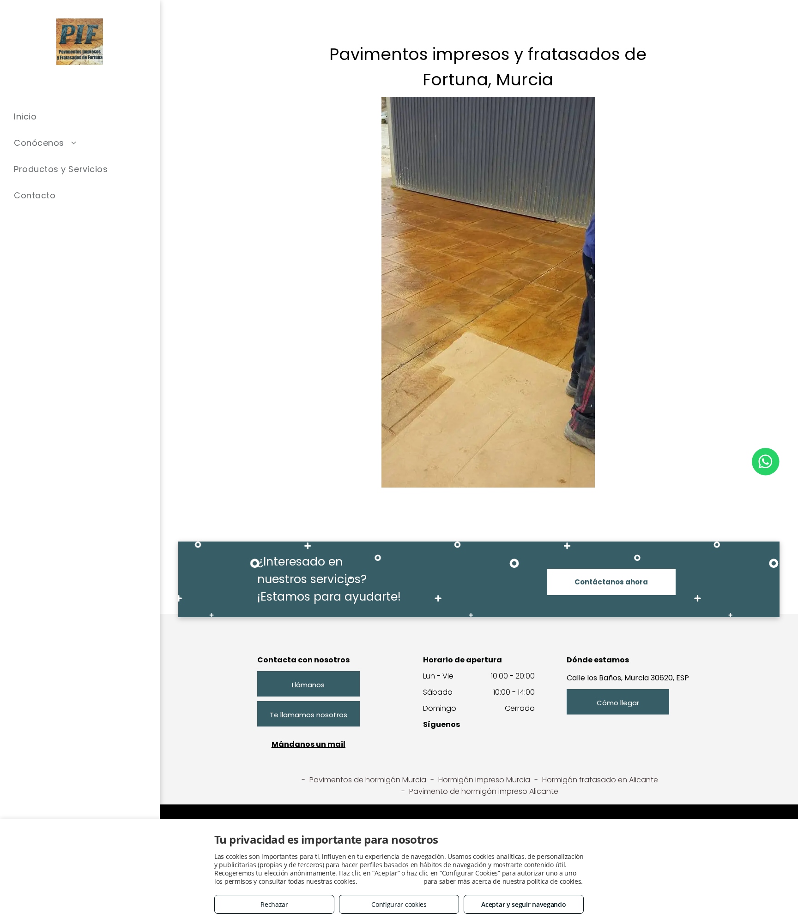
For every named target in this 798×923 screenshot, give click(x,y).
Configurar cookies (399, 904)
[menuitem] (80, 116)
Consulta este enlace (390, 881)
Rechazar (274, 904)
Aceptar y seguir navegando (523, 904)
